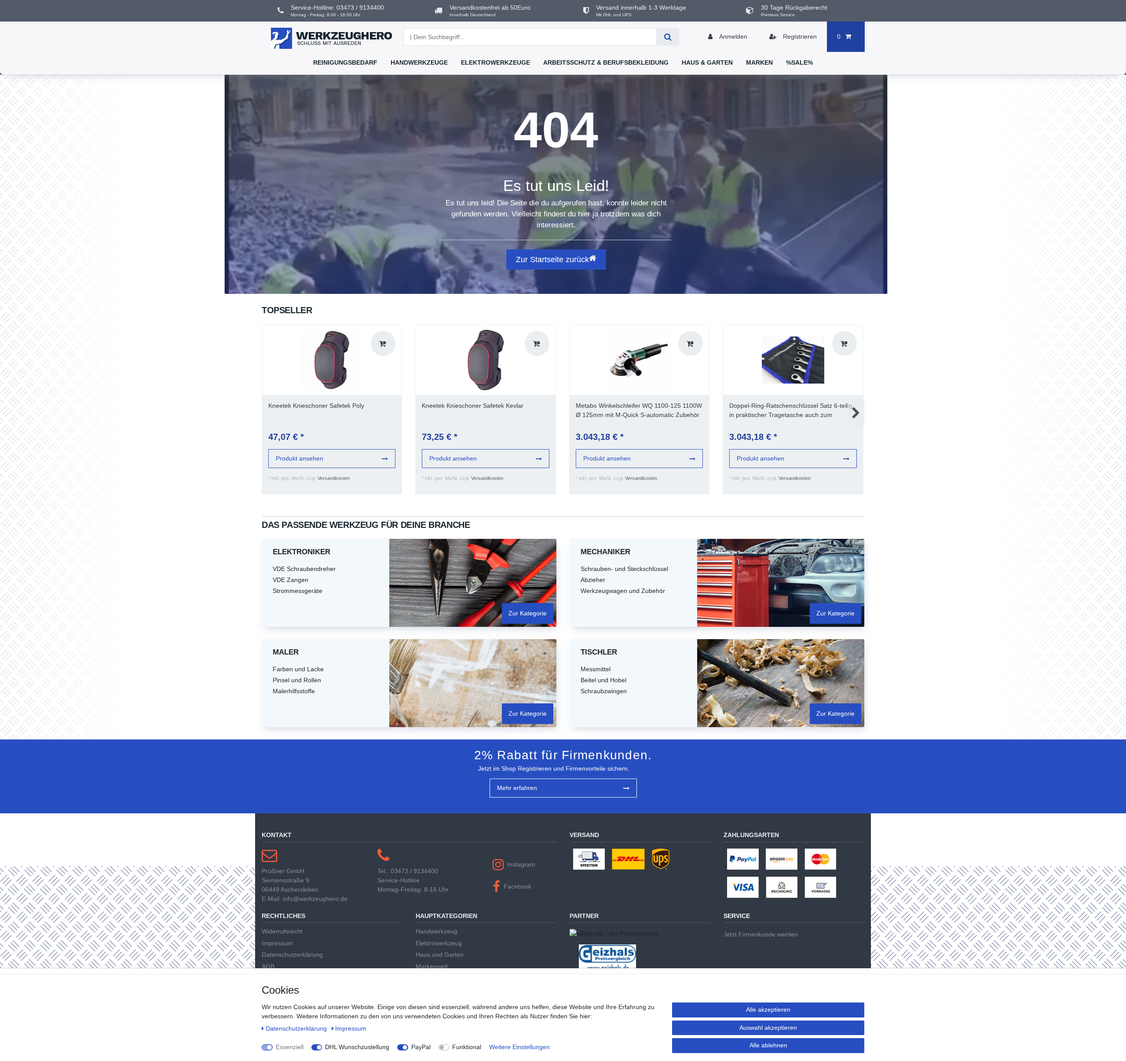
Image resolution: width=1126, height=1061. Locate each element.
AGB (268, 966)
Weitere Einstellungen (519, 1046)
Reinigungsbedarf (345, 62)
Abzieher (593, 579)
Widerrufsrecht (282, 931)
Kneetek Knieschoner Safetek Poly (316, 405)
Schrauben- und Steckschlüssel (624, 568)
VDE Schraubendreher (304, 568)
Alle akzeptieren (768, 1009)
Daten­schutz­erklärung (297, 1028)
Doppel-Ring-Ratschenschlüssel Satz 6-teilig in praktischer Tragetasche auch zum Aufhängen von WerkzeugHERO (790, 411)
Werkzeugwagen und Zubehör (623, 590)
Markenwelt (432, 966)
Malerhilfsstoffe (294, 691)
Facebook (517, 886)
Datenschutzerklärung (292, 954)
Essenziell (289, 1046)
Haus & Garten (707, 62)
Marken (759, 62)
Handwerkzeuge (419, 62)
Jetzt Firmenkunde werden (761, 934)
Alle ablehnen (768, 1045)
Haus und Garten (440, 954)
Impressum (277, 943)
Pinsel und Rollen (297, 680)
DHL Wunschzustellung (357, 1046)
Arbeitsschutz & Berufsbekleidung (606, 62)
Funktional (466, 1046)
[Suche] (668, 37)
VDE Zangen (290, 579)
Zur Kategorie (527, 613)
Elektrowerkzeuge (495, 62)
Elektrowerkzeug (439, 943)
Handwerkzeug (436, 931)
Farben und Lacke (298, 669)
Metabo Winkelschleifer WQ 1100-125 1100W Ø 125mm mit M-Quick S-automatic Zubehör (639, 410)
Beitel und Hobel (603, 680)
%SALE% (799, 62)
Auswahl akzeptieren (768, 1027)
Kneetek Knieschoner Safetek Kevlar (472, 405)
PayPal (421, 1046)
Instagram (521, 864)
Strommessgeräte (297, 590)
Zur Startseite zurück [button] (552, 259)
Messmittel (596, 669)
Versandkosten (334, 478)
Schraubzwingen (604, 691)
